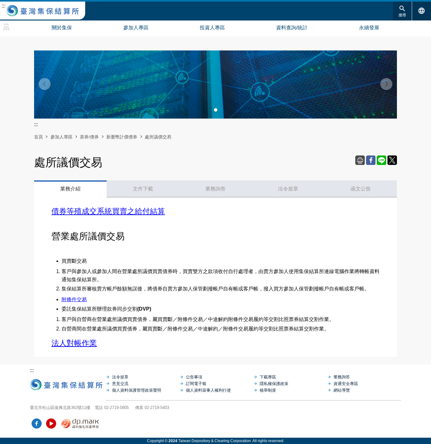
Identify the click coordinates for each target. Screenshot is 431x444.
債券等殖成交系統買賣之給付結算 (108, 211)
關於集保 (62, 27)
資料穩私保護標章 (80, 423)
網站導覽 (6, 27)
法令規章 (288, 188)
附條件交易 (74, 299)
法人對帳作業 (74, 343)
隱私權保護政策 (274, 383)
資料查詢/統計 (292, 27)
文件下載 (143, 188)
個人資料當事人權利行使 (208, 390)
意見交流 (120, 383)
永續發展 (369, 27)
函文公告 (361, 188)
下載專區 (268, 377)
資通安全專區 (346, 383)
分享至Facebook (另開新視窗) (370, 160)
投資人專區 (212, 27)
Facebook (37, 423)
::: (3, 6)
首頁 (38, 136)
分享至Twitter (392, 160)
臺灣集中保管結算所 (42, 10)
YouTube (51, 423)
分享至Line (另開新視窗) (381, 160)
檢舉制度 (268, 390)
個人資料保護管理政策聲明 (136, 390)
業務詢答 (215, 188)
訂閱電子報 (196, 383)
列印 (360, 160)
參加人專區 (136, 27)
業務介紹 (70, 188)
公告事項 (194, 377)
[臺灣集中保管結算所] (68, 383)
